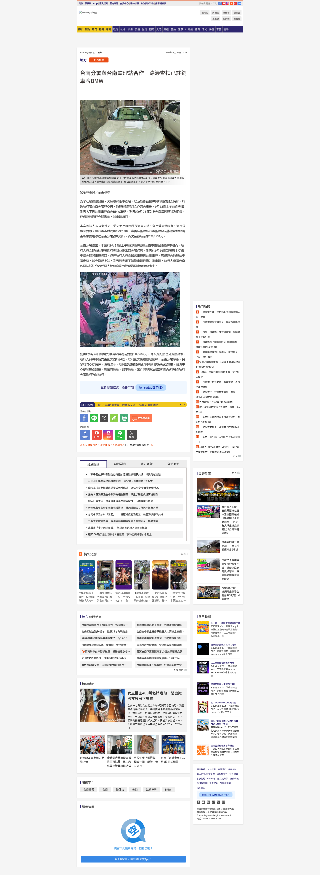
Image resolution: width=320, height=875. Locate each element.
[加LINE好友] (120, 435)
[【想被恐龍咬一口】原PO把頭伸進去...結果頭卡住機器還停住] (142, 581)
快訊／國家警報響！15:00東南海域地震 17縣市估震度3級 (218, 364)
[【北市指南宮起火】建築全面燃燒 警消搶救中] (160, 581)
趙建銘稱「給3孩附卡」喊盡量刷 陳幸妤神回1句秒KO (217, 344)
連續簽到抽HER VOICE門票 (223, 644)
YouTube (224, 3)
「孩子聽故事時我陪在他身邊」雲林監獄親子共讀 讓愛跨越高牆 (124, 474)
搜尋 (215, 3)
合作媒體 (233, 773)
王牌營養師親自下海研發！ (223, 745)
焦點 (87, 29)
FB (220, 3)
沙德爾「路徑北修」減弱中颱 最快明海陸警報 (218, 384)
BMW (168, 789)
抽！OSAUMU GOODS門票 (223, 702)
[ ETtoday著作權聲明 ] (137, 444)
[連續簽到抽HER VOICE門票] (203, 649)
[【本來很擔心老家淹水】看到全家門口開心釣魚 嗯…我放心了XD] (105, 581)
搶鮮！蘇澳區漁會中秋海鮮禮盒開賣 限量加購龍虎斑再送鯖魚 (123, 494)
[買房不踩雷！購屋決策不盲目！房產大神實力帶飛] (203, 725)
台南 (105, 789)
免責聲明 (213, 783)
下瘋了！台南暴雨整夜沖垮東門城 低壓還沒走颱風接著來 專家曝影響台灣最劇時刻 (230, 569)
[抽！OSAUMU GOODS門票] (203, 707)
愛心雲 (237, 12)
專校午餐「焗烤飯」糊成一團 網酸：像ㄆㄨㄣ (146, 762)
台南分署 (88, 789)
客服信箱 (201, 778)
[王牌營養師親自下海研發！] (203, 750)
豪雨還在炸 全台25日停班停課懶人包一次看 (218, 314)
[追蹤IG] (108, 435)
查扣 (135, 789)
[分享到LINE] (94, 418)
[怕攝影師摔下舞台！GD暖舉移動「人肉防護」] (87, 581)
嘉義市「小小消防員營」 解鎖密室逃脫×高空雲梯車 (117, 527)
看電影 (205, 12)
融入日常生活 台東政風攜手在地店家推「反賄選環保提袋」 (122, 501)
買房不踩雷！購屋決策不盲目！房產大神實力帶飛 (225, 722)
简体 (81, 3)
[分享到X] (104, 418)
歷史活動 (103, 3)
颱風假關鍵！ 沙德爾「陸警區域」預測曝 (218, 429)
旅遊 (137, 29)
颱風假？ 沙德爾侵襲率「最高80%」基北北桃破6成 (215, 394)
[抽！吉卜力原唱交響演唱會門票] (203, 627)
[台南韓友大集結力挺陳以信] (92, 744)
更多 (235, 456)
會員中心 (124, 3)
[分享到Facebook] (84, 418)
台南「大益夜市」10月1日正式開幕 (173, 760)
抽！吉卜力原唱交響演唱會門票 (225, 623)
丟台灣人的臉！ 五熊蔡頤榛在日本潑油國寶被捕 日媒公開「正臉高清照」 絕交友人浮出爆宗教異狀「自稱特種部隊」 (231, 520)
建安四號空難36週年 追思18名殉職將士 (105, 631)
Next (180, 404)
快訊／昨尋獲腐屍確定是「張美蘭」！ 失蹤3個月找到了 (131, 405)
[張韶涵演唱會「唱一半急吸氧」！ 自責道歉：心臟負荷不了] (123, 581)
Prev (184, 404)
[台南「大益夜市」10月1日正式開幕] (173, 744)
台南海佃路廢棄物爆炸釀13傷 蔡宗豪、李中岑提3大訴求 (120, 481)
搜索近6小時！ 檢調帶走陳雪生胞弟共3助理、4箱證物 (231, 593)
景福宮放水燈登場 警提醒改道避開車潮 (159, 644)
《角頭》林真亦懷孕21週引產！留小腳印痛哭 (217, 374)
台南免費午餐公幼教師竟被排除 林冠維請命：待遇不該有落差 (123, 507)
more (184, 554)
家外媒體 (134, 3)
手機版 (88, 3)
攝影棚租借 (160, 3)
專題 (109, 29)
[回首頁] (88, 12)
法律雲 (226, 12)
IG (227, 3)
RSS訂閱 (201, 787)
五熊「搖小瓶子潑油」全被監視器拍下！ (218, 439)
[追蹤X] (132, 435)
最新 (80, 29)
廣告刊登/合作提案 (206, 773)
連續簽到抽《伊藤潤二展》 (223, 684)
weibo (235, 3)
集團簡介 (232, 769)
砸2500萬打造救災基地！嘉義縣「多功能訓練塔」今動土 (120, 534)
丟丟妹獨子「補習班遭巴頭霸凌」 (216, 401)
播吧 (101, 29)
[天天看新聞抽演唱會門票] (203, 667)
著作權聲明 (202, 783)
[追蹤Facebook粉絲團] (85, 435)
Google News (239, 3)
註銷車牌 (151, 789)
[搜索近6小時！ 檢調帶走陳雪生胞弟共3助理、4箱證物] (208, 592)
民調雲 (215, 12)
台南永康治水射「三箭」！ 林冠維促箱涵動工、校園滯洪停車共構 (125, 514)
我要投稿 (201, 769)
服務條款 (234, 778)
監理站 (120, 789)
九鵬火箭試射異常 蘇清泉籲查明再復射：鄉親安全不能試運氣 (123, 521)
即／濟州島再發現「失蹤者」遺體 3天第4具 (218, 409)
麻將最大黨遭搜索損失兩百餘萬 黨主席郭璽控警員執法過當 (119, 762)
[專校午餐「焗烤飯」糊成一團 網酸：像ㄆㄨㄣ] (146, 744)
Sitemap (211, 778)
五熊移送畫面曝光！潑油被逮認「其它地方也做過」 (218, 419)
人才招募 (211, 769)
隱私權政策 (222, 778)
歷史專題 (114, 3)
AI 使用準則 (225, 783)
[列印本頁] (124, 418)
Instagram (208, 802)
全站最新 (173, 464)
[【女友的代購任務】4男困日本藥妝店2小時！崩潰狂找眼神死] (178, 581)
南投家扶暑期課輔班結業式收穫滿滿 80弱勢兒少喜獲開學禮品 (123, 487)
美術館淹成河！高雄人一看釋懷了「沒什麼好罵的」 (217, 354)
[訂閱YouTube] (97, 435)
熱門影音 (120, 464)
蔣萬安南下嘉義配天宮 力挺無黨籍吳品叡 (159, 651)
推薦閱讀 (93, 464)
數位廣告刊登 (147, 3)
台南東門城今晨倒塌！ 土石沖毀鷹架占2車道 (230, 545)
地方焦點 (99, 60)
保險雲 (226, 18)
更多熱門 (178, 669)
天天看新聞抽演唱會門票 (222, 662)
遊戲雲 (237, 18)
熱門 (94, 29)
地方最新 (147, 464)
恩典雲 (215, 18)
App (95, 3)
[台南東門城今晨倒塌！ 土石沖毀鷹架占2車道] (208, 546)
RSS (231, 3)
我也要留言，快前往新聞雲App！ (133, 859)
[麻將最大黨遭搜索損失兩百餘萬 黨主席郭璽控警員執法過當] (119, 744)
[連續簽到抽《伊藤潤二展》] (203, 688)
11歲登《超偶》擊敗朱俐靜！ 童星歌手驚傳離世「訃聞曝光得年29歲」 (217, 449)
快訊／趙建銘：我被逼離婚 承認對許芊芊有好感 (218, 334)
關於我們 (222, 769)
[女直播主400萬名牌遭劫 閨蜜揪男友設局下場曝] (102, 705)
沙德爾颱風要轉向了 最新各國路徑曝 (218, 324)
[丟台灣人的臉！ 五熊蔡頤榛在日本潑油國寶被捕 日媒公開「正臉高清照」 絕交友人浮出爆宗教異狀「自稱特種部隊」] (208, 511)
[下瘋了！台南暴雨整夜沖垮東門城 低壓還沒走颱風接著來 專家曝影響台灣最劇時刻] (208, 564)
